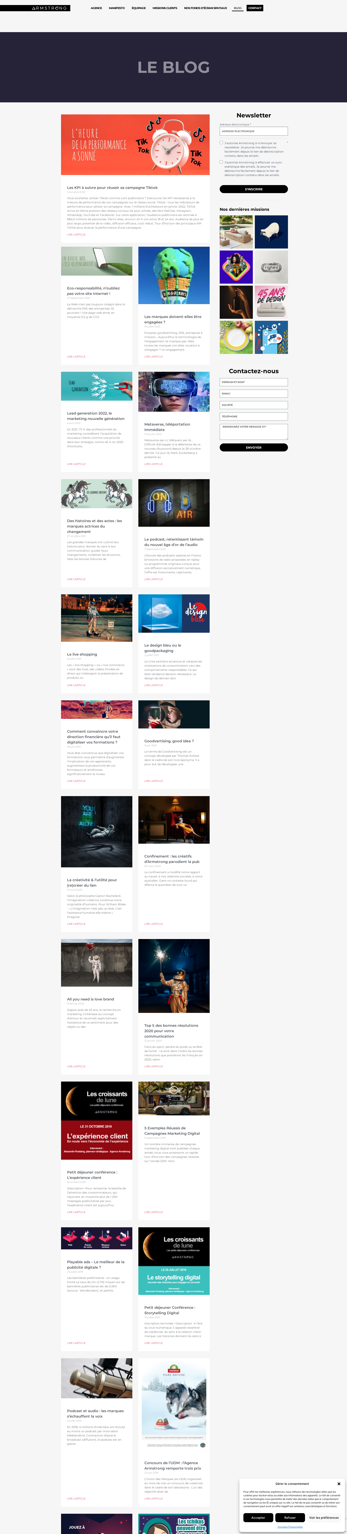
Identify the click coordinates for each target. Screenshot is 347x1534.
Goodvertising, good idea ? (169, 741)
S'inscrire (254, 189)
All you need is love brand (90, 999)
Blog (238, 8)
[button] (339, 1484)
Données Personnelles (290, 1526)
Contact (254, 8)
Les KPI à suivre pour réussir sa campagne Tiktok (112, 187)
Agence (96, 8)
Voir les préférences (324, 1518)
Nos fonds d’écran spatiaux (205, 8)
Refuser (290, 1518)
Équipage (139, 8)
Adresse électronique (235, 124)
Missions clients (165, 8)
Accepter (258, 1518)
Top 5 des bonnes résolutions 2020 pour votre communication (171, 1031)
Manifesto (117, 8)
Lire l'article (76, 234)
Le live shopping (82, 654)
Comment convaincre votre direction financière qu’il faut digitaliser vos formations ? (93, 737)
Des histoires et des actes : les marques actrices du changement (94, 526)
